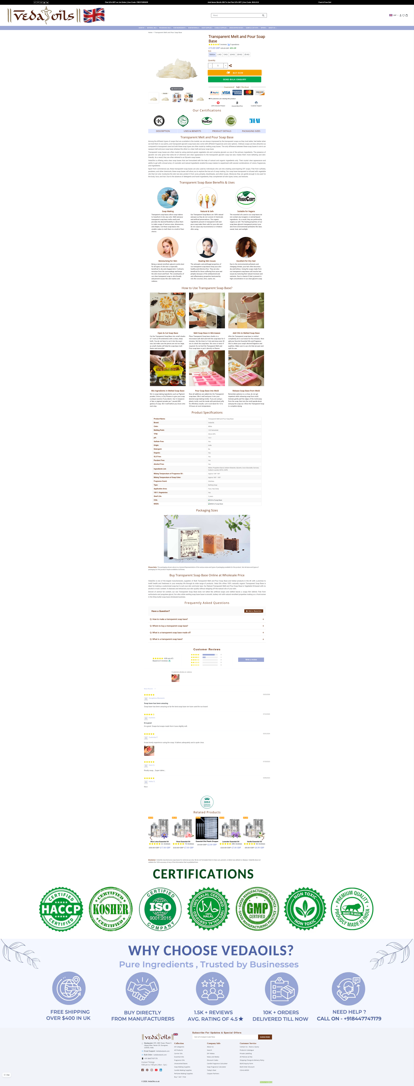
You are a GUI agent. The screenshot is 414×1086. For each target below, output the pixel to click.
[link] (207, 547)
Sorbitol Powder (388, 1082)
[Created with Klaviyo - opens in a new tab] (207, 572)
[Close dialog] (228, 525)
